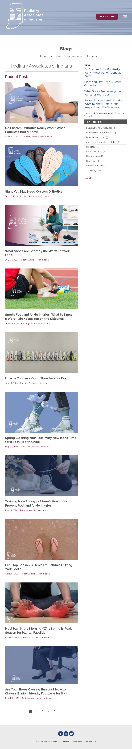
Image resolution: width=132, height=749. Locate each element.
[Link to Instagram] (66, 733)
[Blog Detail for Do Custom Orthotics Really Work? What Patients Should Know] (41, 102)
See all (88, 178)
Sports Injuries (95, 170)
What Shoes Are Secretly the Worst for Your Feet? (102, 93)
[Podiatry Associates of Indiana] (24, 17)
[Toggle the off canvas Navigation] (125, 16)
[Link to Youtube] (71, 733)
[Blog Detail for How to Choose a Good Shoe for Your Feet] (41, 352)
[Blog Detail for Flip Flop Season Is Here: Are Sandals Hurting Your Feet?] (41, 539)
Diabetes (92, 147)
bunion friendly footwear (100, 128)
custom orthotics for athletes (102, 142)
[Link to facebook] (60, 733)
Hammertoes (94, 156)
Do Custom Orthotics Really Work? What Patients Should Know (102, 73)
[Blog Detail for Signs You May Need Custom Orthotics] (41, 165)
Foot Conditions (96, 151)
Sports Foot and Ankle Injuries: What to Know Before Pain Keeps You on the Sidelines (103, 104)
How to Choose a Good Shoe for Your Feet (36, 378)
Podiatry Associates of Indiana (37, 136)
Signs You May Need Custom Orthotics (33, 191)
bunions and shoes (97, 137)
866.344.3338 (107, 16)
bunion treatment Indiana (101, 132)
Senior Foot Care (96, 165)
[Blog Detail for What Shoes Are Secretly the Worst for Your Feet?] (41, 225)
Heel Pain (93, 161)
